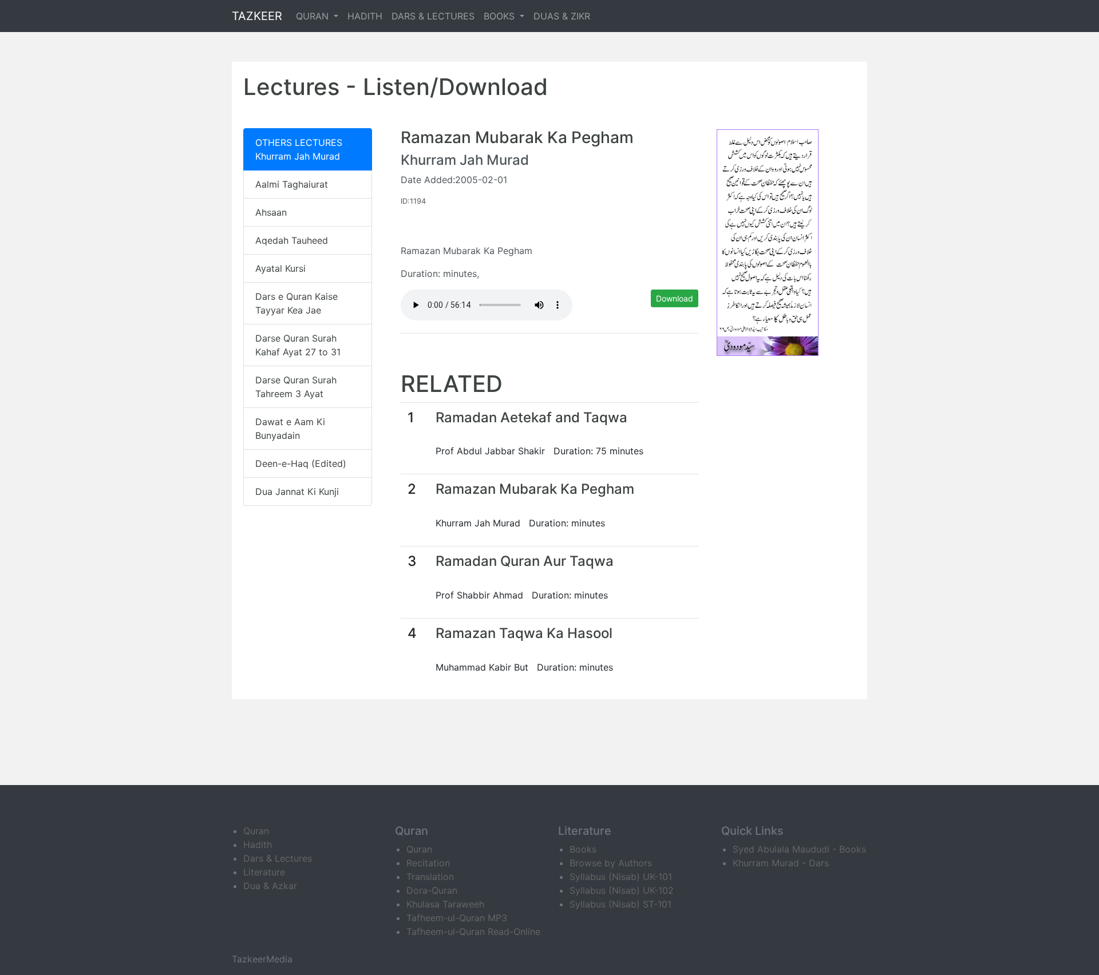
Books (583, 849)
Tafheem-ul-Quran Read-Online (473, 931)
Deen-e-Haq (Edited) (300, 463)
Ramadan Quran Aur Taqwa (525, 561)
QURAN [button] (313, 16)
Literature (264, 872)
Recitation (428, 863)
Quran (256, 831)
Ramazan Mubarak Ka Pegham (535, 489)
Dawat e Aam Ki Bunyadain (290, 428)
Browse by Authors (611, 863)
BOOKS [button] (500, 16)
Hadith (257, 844)
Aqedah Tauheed (291, 240)
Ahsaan (271, 212)
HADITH (364, 16)
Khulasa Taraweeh (445, 904)
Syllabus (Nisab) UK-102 (622, 890)
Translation (430, 876)
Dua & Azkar (270, 885)
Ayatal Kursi (280, 268)
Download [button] (674, 298)
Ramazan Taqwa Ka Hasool (524, 633)
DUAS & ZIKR (561, 16)
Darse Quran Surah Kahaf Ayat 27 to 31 (298, 345)
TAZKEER (257, 16)
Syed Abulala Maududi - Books (799, 849)
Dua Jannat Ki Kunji (297, 491)
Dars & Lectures (277, 858)
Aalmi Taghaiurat (291, 184)
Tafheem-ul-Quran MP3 (456, 918)
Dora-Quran (431, 890)
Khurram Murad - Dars (781, 863)
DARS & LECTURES (433, 16)
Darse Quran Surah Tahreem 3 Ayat (296, 386)
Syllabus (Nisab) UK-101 (621, 876)
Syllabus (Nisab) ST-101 (620, 904)
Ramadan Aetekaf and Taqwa (531, 417)
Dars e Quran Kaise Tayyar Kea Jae (296, 303)
